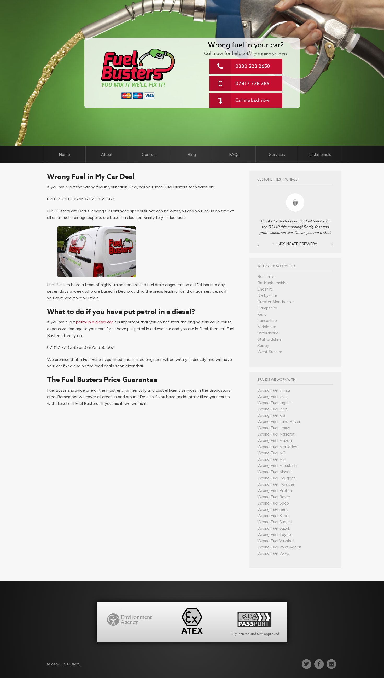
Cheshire (265, 289)
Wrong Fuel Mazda (274, 440)
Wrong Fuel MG (271, 452)
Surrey (263, 345)
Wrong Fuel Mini (271, 459)
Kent (261, 314)
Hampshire (267, 307)
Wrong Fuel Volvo (273, 553)
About (107, 154)
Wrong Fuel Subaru (274, 521)
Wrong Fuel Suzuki (274, 528)
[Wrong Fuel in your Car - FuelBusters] (138, 65)
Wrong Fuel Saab (273, 503)
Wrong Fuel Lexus (273, 427)
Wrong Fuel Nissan (274, 471)
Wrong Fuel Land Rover (278, 421)
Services (277, 154)
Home (64, 154)
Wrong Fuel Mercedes (277, 446)
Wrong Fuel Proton (274, 490)
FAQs (234, 154)
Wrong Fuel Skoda (274, 515)
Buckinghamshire (272, 282)
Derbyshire (267, 295)
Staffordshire (269, 339)
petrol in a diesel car (94, 321)
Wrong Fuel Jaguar (274, 402)
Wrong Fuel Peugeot (276, 478)
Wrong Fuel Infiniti (273, 390)
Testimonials (319, 154)
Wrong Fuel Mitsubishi (277, 465)
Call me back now (252, 100)
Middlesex (266, 326)
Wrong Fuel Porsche (275, 484)
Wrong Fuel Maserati (276, 434)
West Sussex (269, 351)
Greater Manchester (275, 301)
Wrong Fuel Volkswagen (279, 546)
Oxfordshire (267, 333)
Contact (149, 154)
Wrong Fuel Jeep (272, 409)
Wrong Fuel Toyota (275, 534)
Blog (192, 154)
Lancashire (267, 320)
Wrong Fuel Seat (272, 509)
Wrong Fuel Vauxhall (275, 540)
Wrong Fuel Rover (273, 496)
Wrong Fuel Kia (271, 415)
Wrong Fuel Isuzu (273, 396)
